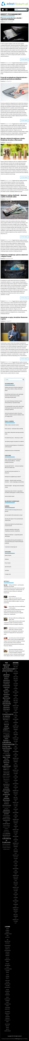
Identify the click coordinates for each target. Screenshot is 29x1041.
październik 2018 (15, 869)
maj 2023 (16, 732)
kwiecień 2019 (16, 852)
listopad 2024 (16, 689)
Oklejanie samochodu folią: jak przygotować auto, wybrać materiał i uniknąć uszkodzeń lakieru (14, 389)
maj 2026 (16, 666)
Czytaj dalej (24, 59)
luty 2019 (16, 856)
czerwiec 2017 (16, 912)
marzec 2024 (16, 705)
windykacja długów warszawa (7, 251)
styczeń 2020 (16, 833)
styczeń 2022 (16, 774)
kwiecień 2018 (16, 884)
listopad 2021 (16, 781)
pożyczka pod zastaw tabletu (19, 131)
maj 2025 (16, 678)
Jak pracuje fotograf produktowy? (16, 649)
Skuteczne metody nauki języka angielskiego (7, 1027)
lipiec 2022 (15, 760)
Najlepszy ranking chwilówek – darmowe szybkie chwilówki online (14, 196)
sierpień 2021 (16, 790)
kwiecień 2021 (16, 800)
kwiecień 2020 (16, 827)
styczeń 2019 (16, 859)
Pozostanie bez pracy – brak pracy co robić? (14, 437)
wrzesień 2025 (15, 674)
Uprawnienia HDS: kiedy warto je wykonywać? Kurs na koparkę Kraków (7, 950)
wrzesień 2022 (15, 755)
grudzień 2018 (15, 862)
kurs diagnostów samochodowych (7, 721)
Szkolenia (7, 570)
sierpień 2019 (16, 843)
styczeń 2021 (16, 806)
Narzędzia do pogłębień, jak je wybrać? (13, 476)
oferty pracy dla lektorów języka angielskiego (6, 762)
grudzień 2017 (15, 895)
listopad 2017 (16, 898)
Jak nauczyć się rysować (7, 941)
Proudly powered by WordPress (8, 1038)
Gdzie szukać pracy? (7, 976)
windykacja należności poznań (19, 72)
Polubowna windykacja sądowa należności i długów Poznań (14, 255)
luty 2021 (16, 804)
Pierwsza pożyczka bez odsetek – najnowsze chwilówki (12, 18)
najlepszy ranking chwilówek (6, 128)
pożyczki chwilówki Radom (18, 189)
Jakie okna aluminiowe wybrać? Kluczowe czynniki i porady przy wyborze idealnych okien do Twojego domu (14, 415)
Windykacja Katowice (8, 72)
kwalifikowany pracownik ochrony (7, 750)
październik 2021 (15, 784)
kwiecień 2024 (16, 703)
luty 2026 (16, 671)
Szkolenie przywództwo (6, 844)
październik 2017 (15, 901)
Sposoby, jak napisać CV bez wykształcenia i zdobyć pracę (7, 968)
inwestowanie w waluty (5, 64)
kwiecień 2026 (16, 669)
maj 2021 (16, 797)
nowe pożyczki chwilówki (19, 185)
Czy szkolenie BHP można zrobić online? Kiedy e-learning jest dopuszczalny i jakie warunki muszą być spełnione (14, 408)
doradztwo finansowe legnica (22, 241)
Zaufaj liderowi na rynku (7, 960)
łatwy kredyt (20, 134)
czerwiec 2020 (16, 823)
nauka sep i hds (6, 756)
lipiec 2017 (15, 909)
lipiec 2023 (15, 727)
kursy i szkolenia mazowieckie (8, 742)
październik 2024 (15, 693)
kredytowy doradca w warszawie (7, 305)
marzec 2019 (16, 855)
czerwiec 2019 (16, 847)
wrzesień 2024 (15, 696)
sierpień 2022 (16, 758)
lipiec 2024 (15, 698)
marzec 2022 (16, 770)
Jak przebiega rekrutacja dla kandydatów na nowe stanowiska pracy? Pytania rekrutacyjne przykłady (14, 541)
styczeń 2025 (16, 686)
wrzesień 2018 (15, 873)
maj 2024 (16, 700)
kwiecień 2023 (16, 735)
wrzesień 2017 (15, 905)
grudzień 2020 (15, 810)
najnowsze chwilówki (14, 67)
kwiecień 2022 (16, 767)
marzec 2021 (16, 802)
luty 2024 (16, 707)
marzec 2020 (16, 829)
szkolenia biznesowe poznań (6, 812)
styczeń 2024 (16, 710)
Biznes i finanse (8, 62)
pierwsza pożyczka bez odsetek (11, 366)
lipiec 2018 (15, 877)
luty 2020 (16, 831)
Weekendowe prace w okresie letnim (12, 450)
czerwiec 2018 (16, 879)
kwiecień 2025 (16, 681)
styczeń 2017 (16, 922)
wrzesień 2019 (15, 840)
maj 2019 (16, 850)
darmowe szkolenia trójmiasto (6, 707)
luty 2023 (16, 739)
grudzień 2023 (15, 713)
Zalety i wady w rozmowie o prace (12, 424)
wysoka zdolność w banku (13, 373)
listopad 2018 (16, 866)
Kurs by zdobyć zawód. (9, 496)
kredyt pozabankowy (16, 65)
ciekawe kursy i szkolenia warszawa (6, 679)
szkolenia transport (6, 836)
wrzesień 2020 (15, 817)
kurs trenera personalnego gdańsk (6, 732)
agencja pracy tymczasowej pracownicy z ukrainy (8, 670)
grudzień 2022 (15, 745)
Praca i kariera (7, 562)
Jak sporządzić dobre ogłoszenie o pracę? (14, 515)
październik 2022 (15, 752)
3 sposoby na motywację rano (11, 546)
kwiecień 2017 (16, 917)
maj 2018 (16, 882)
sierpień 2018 (16, 875)
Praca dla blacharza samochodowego (6, 803)
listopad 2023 (16, 716)
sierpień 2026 (16, 664)
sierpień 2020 (16, 819)
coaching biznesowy (6, 684)
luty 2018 (16, 889)
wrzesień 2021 (15, 788)
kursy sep (6, 746)
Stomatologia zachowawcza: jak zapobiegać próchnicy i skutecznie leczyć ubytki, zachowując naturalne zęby (14, 396)
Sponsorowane (8, 566)
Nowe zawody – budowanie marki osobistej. (14, 428)
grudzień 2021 (15, 777)
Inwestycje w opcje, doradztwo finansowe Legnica (14, 318)
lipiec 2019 (15, 844)
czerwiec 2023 (16, 730)
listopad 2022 (16, 749)
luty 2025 (16, 683)
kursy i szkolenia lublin (6, 736)
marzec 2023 (16, 737)
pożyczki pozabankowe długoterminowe (18, 249)
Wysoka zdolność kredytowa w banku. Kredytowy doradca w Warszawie (13, 139)
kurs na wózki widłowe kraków (6, 727)
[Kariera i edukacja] (3, 9)
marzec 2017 (16, 919)
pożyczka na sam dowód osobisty (20, 188)
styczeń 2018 (16, 891)
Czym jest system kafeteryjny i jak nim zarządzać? (7, 984)
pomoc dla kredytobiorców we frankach (6, 781)
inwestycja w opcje (14, 64)
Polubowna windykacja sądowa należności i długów (11, 186)
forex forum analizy (20, 182)
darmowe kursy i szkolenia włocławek (6, 701)
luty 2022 (16, 771)
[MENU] (6, 10)
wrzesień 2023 (15, 723)
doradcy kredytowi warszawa (21, 62)
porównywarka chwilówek (10, 69)
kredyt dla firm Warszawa (17, 125)
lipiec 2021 (15, 792)
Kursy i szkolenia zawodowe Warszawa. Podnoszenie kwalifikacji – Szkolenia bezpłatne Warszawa (13, 461)
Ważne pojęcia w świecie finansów (7, 992)
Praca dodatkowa (12, 596)
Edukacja (7, 559)
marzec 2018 (16, 887)
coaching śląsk (6, 688)
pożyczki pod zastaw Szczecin (10, 70)
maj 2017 (16, 914)
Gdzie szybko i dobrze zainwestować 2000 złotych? (7, 933)
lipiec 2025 (15, 676)
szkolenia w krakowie (6, 840)
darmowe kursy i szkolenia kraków (6, 693)
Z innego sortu (8, 574)
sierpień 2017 (16, 907)
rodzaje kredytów (14, 133)
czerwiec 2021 (16, 794)
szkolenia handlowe (6, 825)
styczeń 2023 (16, 742)
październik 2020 (15, 813)
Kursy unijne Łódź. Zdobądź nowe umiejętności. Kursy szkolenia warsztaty (7, 1003)
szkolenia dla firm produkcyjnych (6, 822)
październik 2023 (15, 720)
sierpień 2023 (16, 726)
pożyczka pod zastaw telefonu (16, 247)
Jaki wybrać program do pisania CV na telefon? (14, 441)
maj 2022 (16, 765)
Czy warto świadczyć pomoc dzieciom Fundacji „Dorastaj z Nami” (7, 1016)
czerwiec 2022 (16, 762)
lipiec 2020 (15, 821)
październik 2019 (15, 837)
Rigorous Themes (24, 1038)
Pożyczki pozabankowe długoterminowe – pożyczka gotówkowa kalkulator (14, 78)
